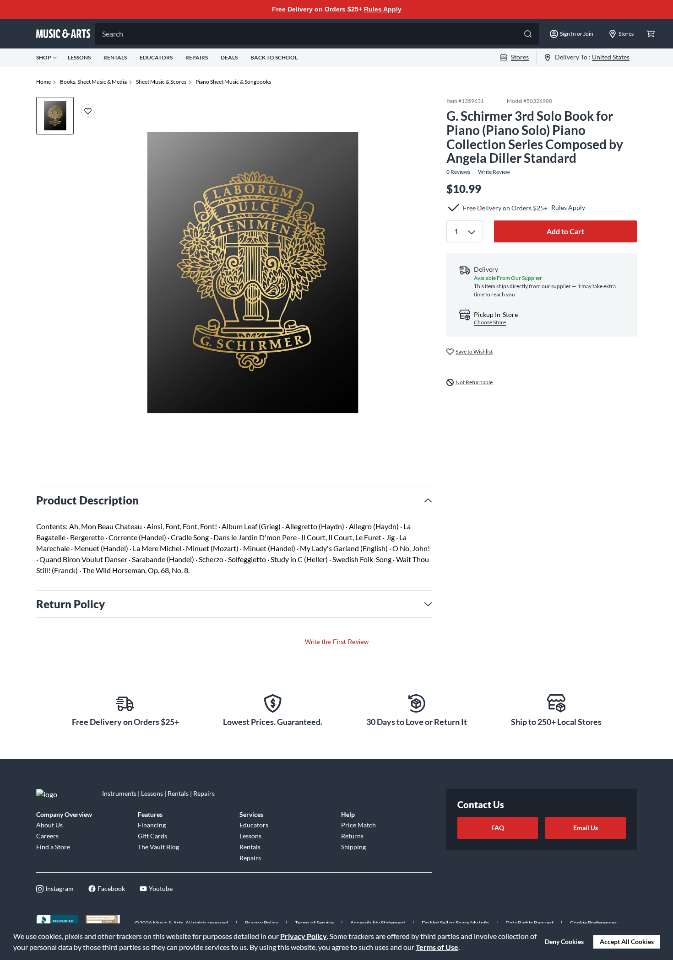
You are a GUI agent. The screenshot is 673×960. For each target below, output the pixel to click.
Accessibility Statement (377, 922)
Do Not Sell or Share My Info (455, 922)
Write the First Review (337, 641)
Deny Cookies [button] (564, 941)
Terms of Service (314, 922)
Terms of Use (437, 947)
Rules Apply (383, 9)
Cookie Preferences (593, 922)
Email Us (585, 827)
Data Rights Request (529, 922)
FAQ (497, 827)
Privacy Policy (303, 936)
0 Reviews (458, 172)
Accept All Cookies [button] (627, 941)
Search (112, 33)
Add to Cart (565, 231)
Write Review (494, 172)
